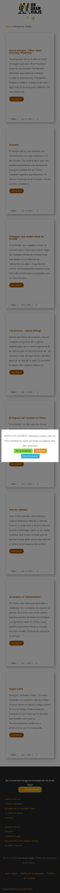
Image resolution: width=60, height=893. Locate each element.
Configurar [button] (40, 450)
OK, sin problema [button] (23, 450)
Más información (30, 456)
